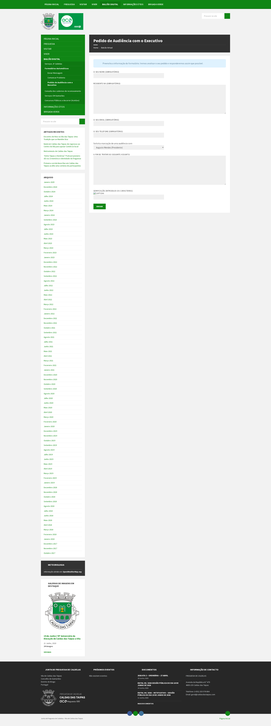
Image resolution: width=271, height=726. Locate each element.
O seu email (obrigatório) (106, 120)
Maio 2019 (48, 464)
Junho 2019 (48, 459)
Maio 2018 (48, 520)
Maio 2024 (48, 205)
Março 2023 (48, 248)
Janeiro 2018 (49, 539)
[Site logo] (62, 29)
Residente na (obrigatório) (106, 83)
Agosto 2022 (49, 281)
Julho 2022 (48, 285)
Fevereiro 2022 (50, 309)
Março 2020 (48, 417)
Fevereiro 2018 (50, 534)
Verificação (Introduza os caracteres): (113, 190)
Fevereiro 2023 (50, 252)
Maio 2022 (48, 295)
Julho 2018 (48, 511)
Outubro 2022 (49, 271)
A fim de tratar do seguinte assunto (111, 154)
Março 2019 (48, 473)
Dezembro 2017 (50, 543)
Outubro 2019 (49, 440)
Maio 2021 (48, 351)
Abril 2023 (48, 243)
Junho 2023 (48, 234)
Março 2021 (48, 360)
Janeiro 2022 (49, 313)
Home (95, 47)
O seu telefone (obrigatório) (108, 131)
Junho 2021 (48, 346)
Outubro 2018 (49, 497)
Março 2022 (48, 304)
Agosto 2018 (49, 506)
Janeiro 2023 (49, 257)
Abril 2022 (48, 299)
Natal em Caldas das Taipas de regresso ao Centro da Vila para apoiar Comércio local (62, 145)
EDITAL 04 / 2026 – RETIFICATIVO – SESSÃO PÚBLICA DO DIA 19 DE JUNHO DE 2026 (156, 693)
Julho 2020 (48, 398)
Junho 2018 (48, 515)
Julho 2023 (48, 229)
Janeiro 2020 (49, 426)
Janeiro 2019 (49, 482)
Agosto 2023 (49, 224)
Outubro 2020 (49, 384)
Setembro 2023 (50, 219)
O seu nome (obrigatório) (106, 72)
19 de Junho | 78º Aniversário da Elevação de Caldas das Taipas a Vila (62, 637)
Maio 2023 (48, 238)
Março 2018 (48, 529)
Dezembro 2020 (50, 374)
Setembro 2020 (50, 388)
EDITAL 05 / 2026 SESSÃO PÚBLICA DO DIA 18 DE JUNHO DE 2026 (158, 684)
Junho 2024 (48, 201)
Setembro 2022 (50, 276)
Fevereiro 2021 (50, 365)
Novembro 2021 (50, 323)
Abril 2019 (48, 468)
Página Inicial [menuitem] (224, 718)
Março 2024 (48, 210)
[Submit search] (227, 16)
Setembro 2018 (50, 501)
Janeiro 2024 (49, 215)
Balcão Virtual (106, 47)
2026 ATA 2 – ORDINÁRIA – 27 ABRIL (153, 675)
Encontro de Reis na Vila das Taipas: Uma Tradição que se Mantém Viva (61, 137)
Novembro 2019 (50, 435)
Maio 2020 (48, 407)
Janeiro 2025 (49, 182)
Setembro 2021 (50, 332)
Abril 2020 (48, 412)
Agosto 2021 (49, 337)
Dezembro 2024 (50, 187)
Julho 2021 (48, 342)
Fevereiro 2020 (50, 421)
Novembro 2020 (50, 379)
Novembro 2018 (50, 492)
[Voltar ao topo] (227, 713)
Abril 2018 (48, 525)
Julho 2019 (48, 454)
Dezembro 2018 (50, 487)
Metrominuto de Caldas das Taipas (58, 151)
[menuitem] (51, 4)
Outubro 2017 (49, 553)
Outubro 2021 (49, 328)
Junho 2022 (48, 290)
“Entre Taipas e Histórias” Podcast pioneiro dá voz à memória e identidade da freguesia (62, 157)
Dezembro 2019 (50, 431)
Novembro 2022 (50, 266)
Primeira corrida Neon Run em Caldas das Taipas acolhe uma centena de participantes (62, 164)
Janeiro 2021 (49, 370)
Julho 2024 (48, 196)
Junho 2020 (48, 403)
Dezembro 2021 (50, 318)
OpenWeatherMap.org (72, 571)
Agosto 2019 (49, 450)
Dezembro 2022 (50, 262)
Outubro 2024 (49, 191)
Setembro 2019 (50, 445)
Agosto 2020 (49, 393)
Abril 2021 (48, 356)
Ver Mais (47, 652)
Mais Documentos (145, 704)
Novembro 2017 (50, 548)
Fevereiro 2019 (50, 478)
